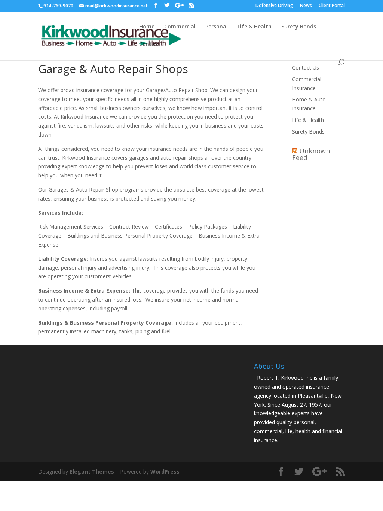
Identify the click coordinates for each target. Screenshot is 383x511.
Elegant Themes (92, 471)
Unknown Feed (311, 154)
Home (146, 27)
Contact (149, 45)
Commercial (180, 27)
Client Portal (332, 6)
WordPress (165, 471)
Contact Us (305, 67)
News (306, 6)
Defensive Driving (274, 6)
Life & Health (255, 27)
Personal (216, 27)
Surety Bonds (298, 27)
